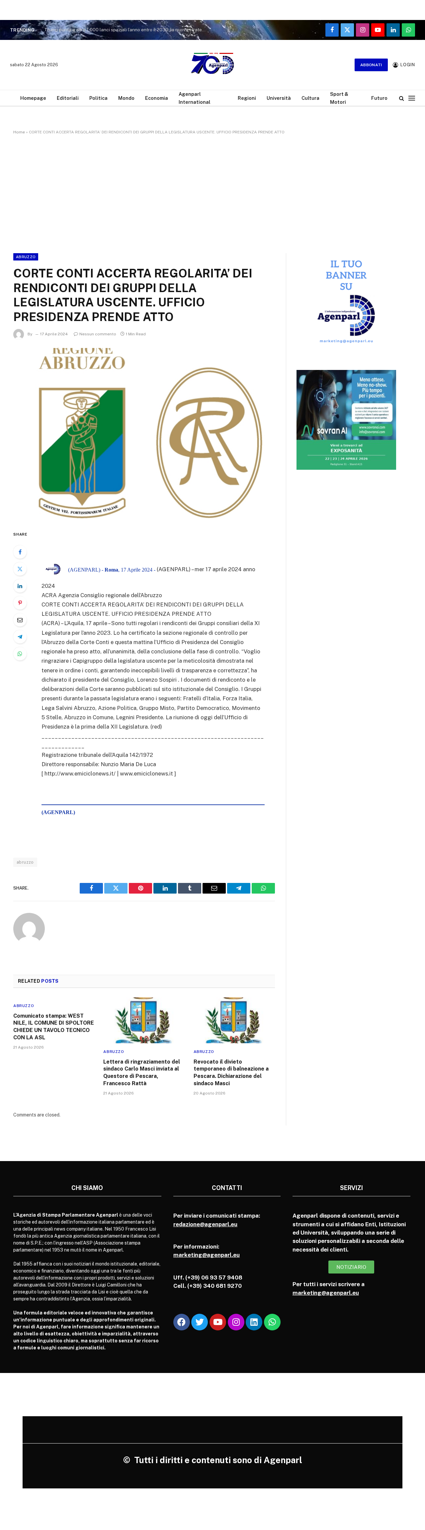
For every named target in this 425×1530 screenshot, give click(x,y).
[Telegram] (20, 636)
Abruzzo (26, 257)
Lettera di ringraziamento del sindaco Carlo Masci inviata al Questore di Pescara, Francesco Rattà (141, 1073)
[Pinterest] (20, 602)
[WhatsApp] (20, 653)
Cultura (310, 98)
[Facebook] (20, 552)
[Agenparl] (212, 65)
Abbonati (371, 65)
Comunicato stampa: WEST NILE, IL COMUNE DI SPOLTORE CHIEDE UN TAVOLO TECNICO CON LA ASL (53, 1027)
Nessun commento (97, 334)
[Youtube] (218, 1322)
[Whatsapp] (272, 1322)
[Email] (20, 619)
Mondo (126, 98)
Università (279, 98)
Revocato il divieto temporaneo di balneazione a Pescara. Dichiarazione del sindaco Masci (231, 1073)
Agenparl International (195, 97)
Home (19, 132)
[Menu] (411, 97)
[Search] (401, 97)
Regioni (247, 98)
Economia (156, 98)
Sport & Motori (339, 97)
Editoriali (68, 98)
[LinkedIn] (20, 586)
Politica (98, 98)
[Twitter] (20, 569)
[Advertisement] (212, 192)
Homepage (33, 98)
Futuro (379, 98)
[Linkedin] (254, 1322)
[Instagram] (236, 1322)
